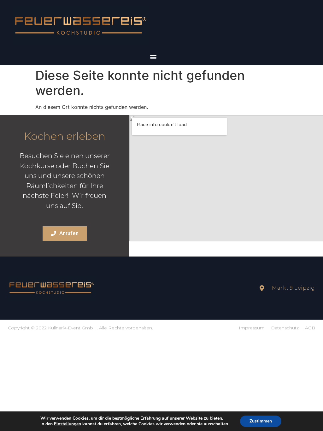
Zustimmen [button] (261, 421)
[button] (153, 57)
